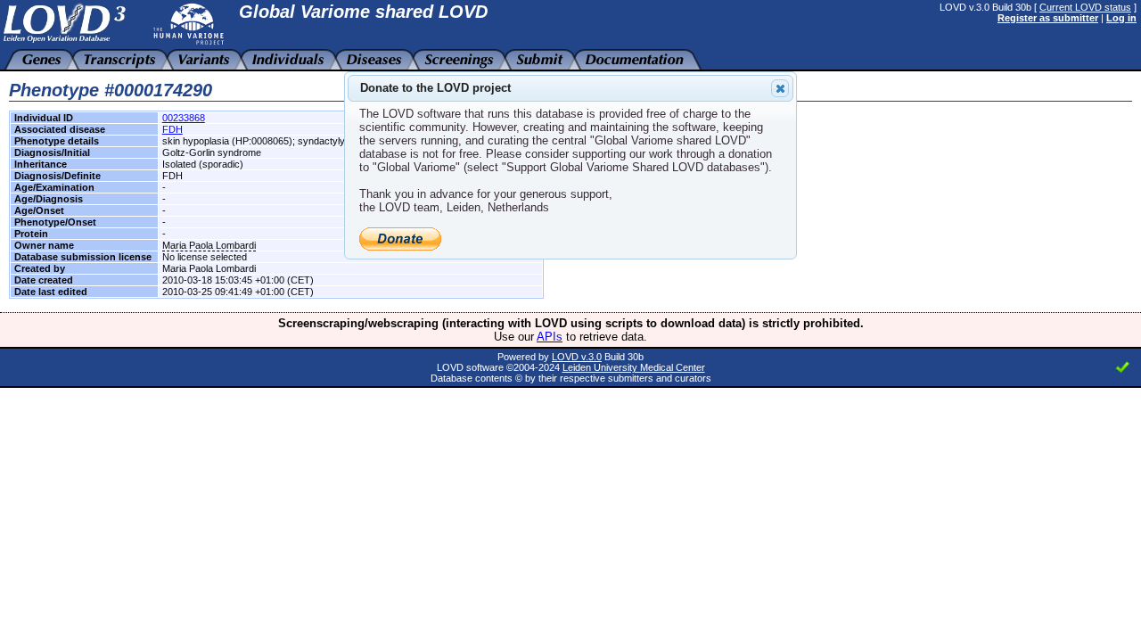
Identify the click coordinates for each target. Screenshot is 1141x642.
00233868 (183, 117)
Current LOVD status (1085, 7)
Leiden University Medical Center (633, 367)
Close (780, 88)
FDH (172, 129)
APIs (549, 336)
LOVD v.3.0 (577, 356)
